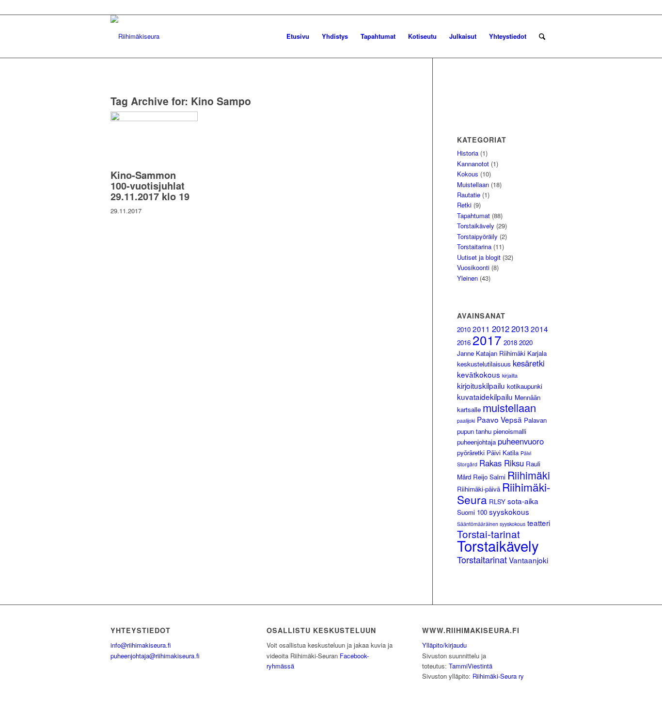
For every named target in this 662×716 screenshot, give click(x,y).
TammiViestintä (470, 665)
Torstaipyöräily (477, 236)
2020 (526, 342)
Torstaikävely (475, 225)
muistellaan (509, 407)
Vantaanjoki (528, 560)
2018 (510, 342)
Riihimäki (528, 474)
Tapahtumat (473, 215)
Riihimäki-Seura (504, 493)
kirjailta (510, 375)
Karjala (537, 353)
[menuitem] (297, 36)
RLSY (497, 501)
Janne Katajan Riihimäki (491, 353)
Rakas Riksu (501, 463)
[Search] (542, 36)
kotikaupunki (524, 386)
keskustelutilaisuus (484, 363)
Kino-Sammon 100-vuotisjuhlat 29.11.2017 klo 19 (149, 185)
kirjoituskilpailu (481, 385)
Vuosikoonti (473, 267)
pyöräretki (471, 452)
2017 (487, 340)
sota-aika (522, 500)
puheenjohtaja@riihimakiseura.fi (155, 655)
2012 (500, 328)
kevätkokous (478, 374)
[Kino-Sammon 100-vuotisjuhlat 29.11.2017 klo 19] (154, 118)
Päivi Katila (503, 452)
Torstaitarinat (482, 559)
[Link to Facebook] (544, 7)
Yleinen (467, 278)
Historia (467, 153)
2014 (539, 328)
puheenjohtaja (476, 441)
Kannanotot (473, 163)
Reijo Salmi (489, 476)
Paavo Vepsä (499, 419)
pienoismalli (509, 431)
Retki (464, 204)
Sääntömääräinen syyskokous (491, 523)
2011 (481, 328)
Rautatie (468, 194)
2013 (520, 328)
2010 (464, 329)
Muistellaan (473, 184)
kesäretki (529, 363)
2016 (464, 342)
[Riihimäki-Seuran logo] (134, 36)
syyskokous (509, 511)
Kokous (467, 173)
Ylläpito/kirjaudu (444, 645)
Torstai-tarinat (488, 533)
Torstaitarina (474, 246)
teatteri (538, 522)
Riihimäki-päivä (478, 488)
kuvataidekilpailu (485, 396)
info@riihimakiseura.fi (140, 645)
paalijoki (466, 420)
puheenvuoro (521, 441)
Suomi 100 (472, 512)
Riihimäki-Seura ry (498, 676)
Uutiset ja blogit (479, 257)
